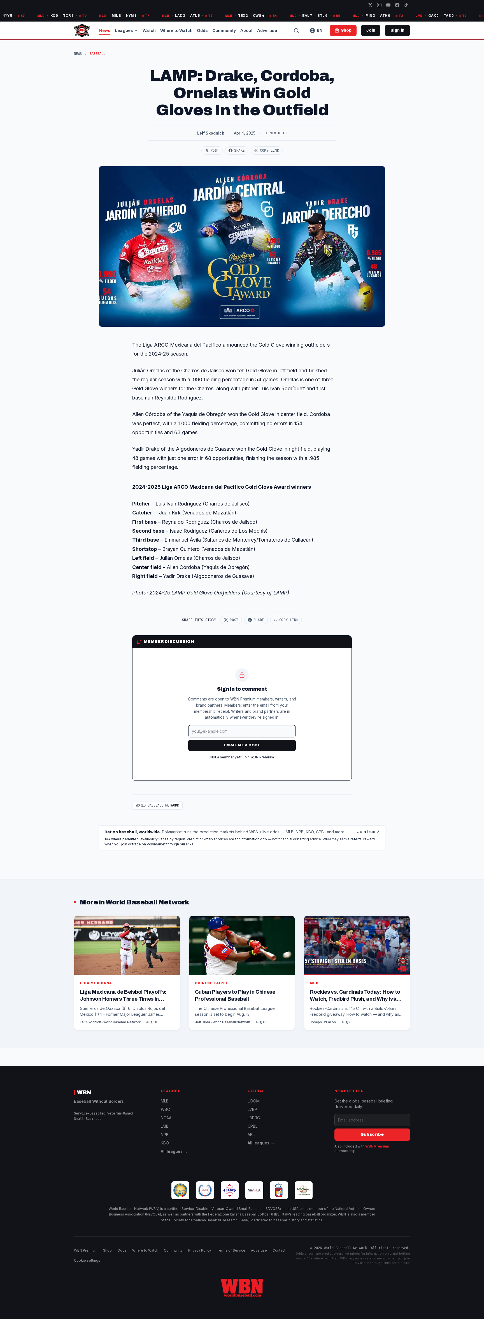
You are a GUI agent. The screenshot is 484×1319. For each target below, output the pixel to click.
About (246, 30)
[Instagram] (379, 5)
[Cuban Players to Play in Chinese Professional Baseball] (242, 973)
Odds (202, 30)
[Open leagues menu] (136, 30)
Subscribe (372, 1134)
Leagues (124, 30)
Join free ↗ (368, 832)
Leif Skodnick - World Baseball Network (110, 1022)
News (104, 30)
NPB (165, 1134)
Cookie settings (87, 1260)
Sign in (397, 30)
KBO (165, 1143)
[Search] (296, 30)
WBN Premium (377, 1146)
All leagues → (174, 1151)
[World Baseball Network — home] (82, 30)
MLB (165, 1101)
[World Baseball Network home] (242, 1288)
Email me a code (242, 745)
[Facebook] (397, 5)
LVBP (252, 1109)
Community (224, 30)
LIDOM (254, 1101)
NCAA (166, 1117)
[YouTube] (388, 5)
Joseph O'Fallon (323, 1022)
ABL (251, 1134)
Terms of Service (231, 1250)
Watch (149, 30)
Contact (279, 1250)
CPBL (252, 1126)
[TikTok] (406, 5)
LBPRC (254, 1117)
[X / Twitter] (370, 5)
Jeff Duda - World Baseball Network (222, 1022)
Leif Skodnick (210, 133)
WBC (165, 1109)
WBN (84, 1092)
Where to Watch (176, 30)
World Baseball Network (157, 805)
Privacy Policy (199, 1250)
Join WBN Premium (258, 757)
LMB (165, 1126)
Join (370, 30)
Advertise (267, 30)
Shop (107, 1250)
